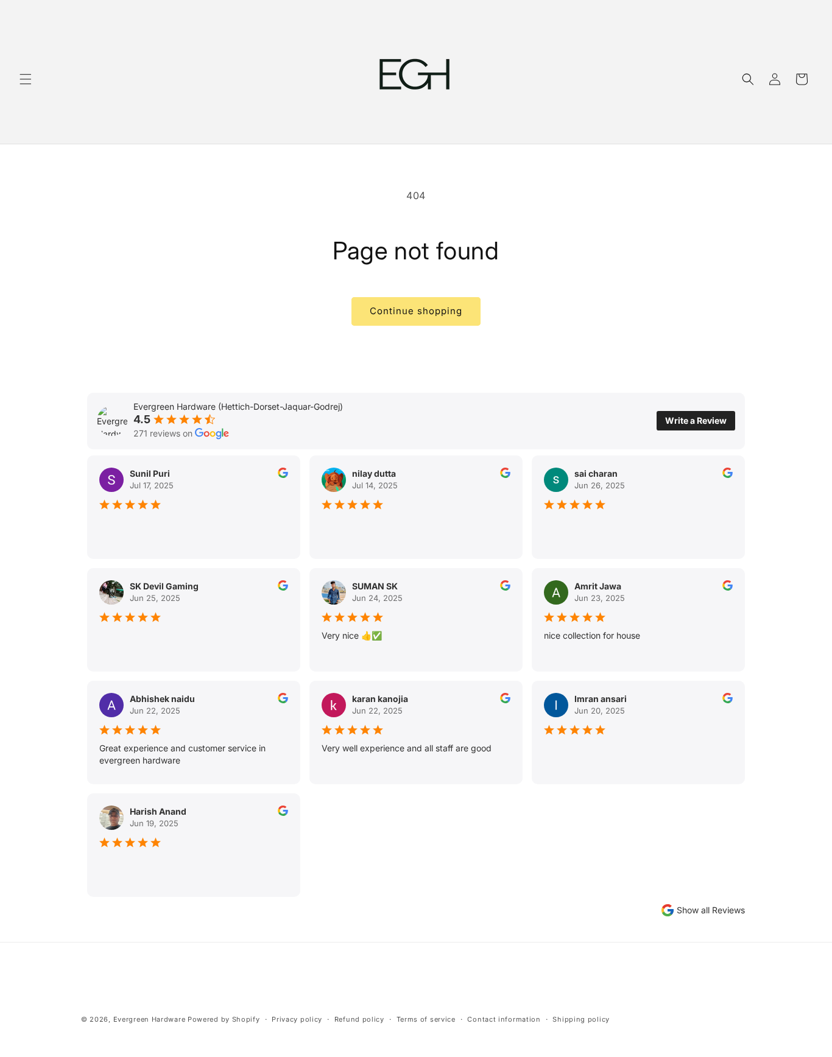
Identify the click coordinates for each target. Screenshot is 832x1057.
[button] (25, 79)
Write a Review (696, 420)
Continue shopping (416, 311)
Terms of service (426, 1019)
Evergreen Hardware (149, 1019)
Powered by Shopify (224, 1019)
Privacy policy (297, 1019)
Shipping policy (581, 1019)
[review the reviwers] (283, 474)
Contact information (503, 1019)
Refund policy (359, 1019)
